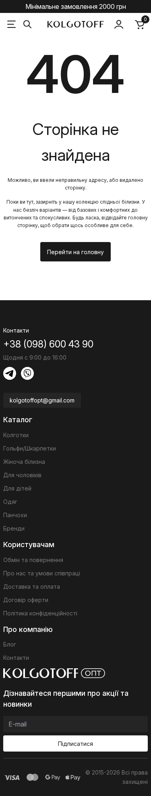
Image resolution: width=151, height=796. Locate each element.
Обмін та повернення (33, 559)
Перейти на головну (75, 251)
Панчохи (15, 515)
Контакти (16, 657)
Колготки (16, 435)
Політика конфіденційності (40, 613)
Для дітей (17, 488)
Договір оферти (25, 599)
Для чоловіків (22, 475)
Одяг (10, 501)
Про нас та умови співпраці (41, 573)
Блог (9, 644)
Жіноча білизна (24, 461)
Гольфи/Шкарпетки (29, 448)
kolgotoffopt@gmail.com (42, 400)
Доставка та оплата (31, 586)
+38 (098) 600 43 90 (48, 344)
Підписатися (75, 743)
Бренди (14, 528)
